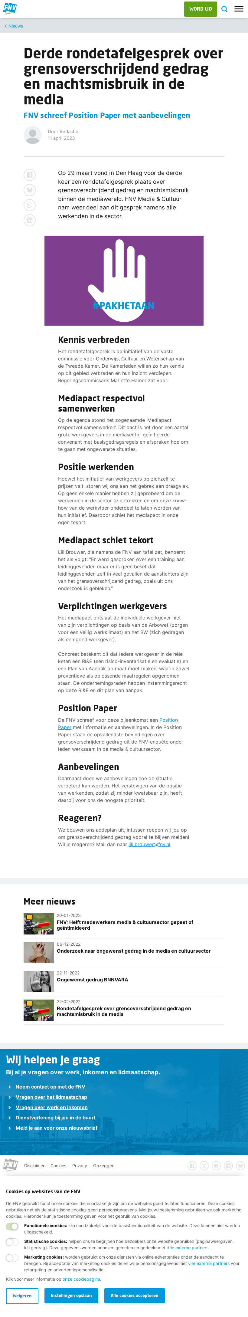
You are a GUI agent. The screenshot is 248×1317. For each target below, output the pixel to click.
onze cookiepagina (81, 1279)
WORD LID (200, 8)
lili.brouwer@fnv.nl (149, 844)
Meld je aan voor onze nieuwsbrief (56, 1128)
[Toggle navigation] (239, 9)
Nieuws (15, 25)
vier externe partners (209, 1263)
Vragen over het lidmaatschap (51, 1097)
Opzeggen (103, 1165)
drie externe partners (187, 1247)
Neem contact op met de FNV (50, 1087)
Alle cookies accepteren (134, 1295)
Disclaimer (34, 1165)
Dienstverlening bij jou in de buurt (56, 1118)
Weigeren (22, 1295)
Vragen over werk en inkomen (52, 1107)
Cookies (58, 1165)
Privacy (79, 1165)
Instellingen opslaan (71, 1295)
